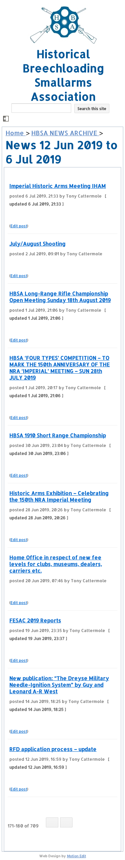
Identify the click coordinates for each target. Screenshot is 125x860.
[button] (63, 119)
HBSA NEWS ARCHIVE (65, 133)
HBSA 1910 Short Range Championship (57, 435)
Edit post (18, 225)
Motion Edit (76, 856)
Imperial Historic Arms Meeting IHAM (57, 186)
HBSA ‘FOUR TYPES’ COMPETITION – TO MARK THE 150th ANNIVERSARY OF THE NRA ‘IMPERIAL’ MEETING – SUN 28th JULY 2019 (59, 368)
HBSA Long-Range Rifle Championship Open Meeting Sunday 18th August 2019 (60, 296)
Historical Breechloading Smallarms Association (63, 75)
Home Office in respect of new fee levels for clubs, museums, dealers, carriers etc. (55, 564)
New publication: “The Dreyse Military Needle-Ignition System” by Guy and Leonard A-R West (59, 685)
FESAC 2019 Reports (35, 620)
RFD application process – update (53, 749)
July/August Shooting (37, 243)
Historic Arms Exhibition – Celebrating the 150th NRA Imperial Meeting (59, 496)
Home (16, 133)
